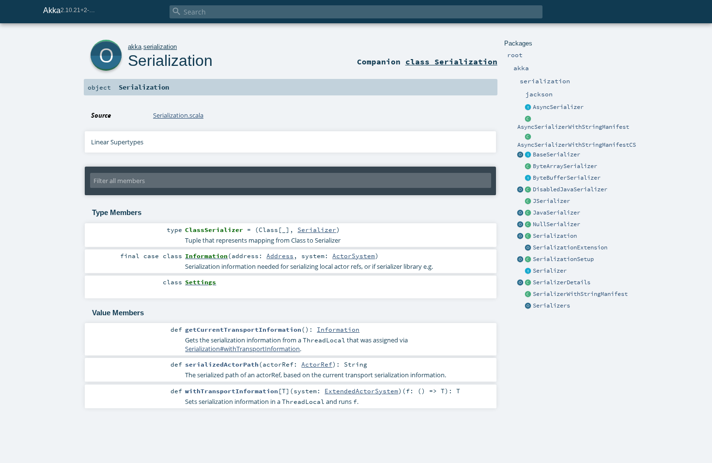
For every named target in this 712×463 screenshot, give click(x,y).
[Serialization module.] (528, 236)
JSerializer (551, 201)
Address (280, 256)
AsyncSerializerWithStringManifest (573, 126)
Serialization (555, 235)
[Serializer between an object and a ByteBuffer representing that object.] (528, 178)
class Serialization (451, 61)
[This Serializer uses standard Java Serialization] (528, 213)
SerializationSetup (563, 259)
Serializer (550, 270)
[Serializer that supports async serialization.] (528, 107)
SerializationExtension (570, 247)
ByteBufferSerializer (567, 177)
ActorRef (316, 364)
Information (338, 329)
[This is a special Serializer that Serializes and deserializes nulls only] (528, 225)
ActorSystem (353, 256)
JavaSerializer (556, 212)
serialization (160, 46)
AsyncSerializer (558, 107)
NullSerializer (556, 224)
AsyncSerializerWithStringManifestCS (576, 144)
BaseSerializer (556, 154)
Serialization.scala (178, 115)
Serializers (551, 305)
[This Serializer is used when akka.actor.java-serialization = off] (528, 190)
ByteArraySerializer (565, 166)
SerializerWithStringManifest (580, 294)
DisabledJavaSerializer (570, 189)
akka (134, 46)
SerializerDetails (561, 282)
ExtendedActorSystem (361, 391)
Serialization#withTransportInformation (242, 348)
